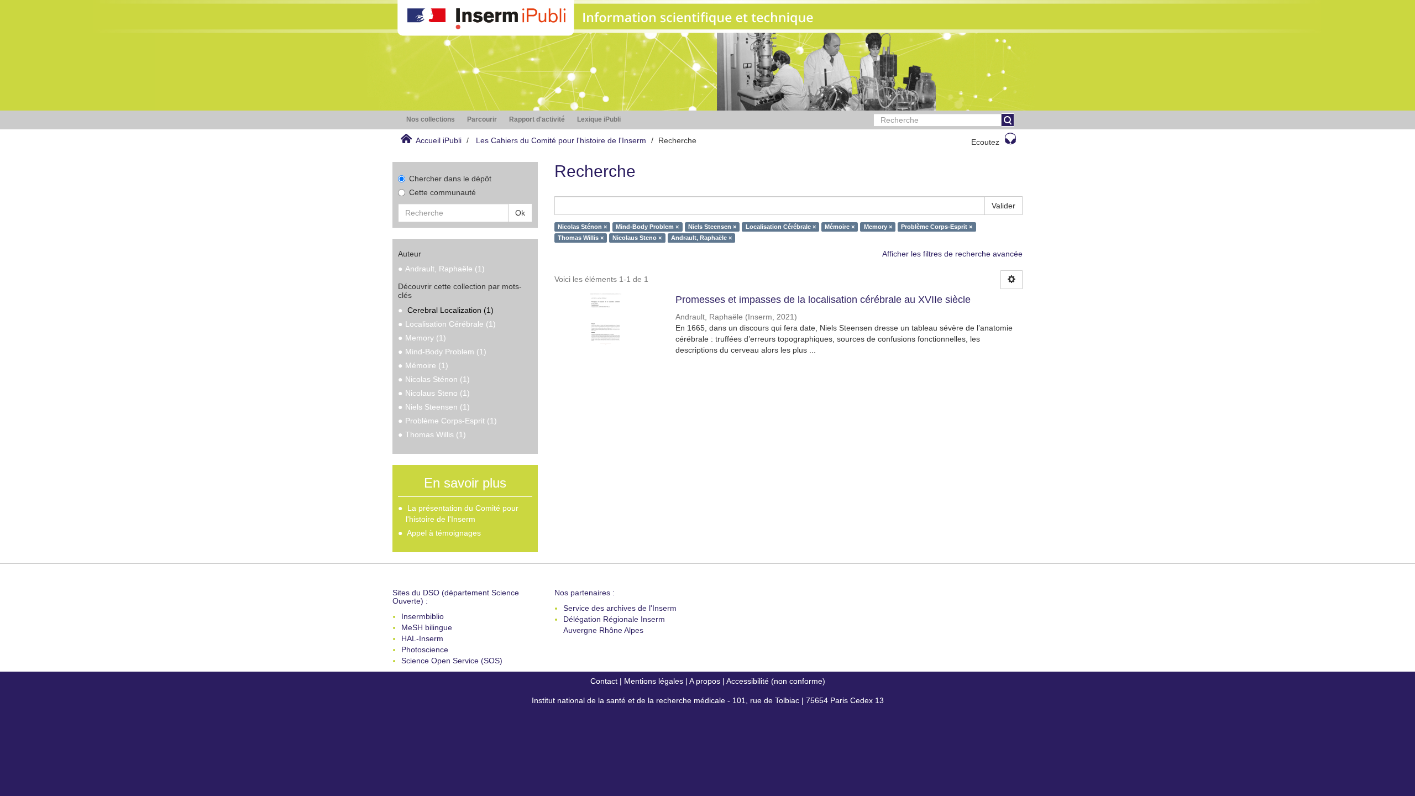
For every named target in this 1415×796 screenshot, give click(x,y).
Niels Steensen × (712, 226)
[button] (430, 120)
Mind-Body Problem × (647, 226)
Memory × (878, 226)
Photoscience (424, 649)
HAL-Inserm (422, 638)
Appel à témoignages (444, 532)
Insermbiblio (422, 616)
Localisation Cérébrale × (781, 226)
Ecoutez (985, 142)
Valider (1003, 205)
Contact (603, 681)
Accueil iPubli (439, 140)
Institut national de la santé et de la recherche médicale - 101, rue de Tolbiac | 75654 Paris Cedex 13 (708, 700)
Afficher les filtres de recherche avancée (952, 253)
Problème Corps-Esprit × (936, 226)
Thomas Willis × (581, 237)
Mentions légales (653, 681)
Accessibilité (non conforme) (775, 681)
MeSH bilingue (426, 627)
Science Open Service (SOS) (451, 660)
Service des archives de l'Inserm (620, 608)
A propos (704, 681)
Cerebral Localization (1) (450, 310)
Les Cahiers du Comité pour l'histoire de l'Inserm (561, 140)
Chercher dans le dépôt (450, 178)
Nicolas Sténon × (582, 226)
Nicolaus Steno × (637, 237)
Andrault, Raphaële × (701, 237)
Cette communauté (442, 192)
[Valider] (1007, 120)
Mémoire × (840, 226)
